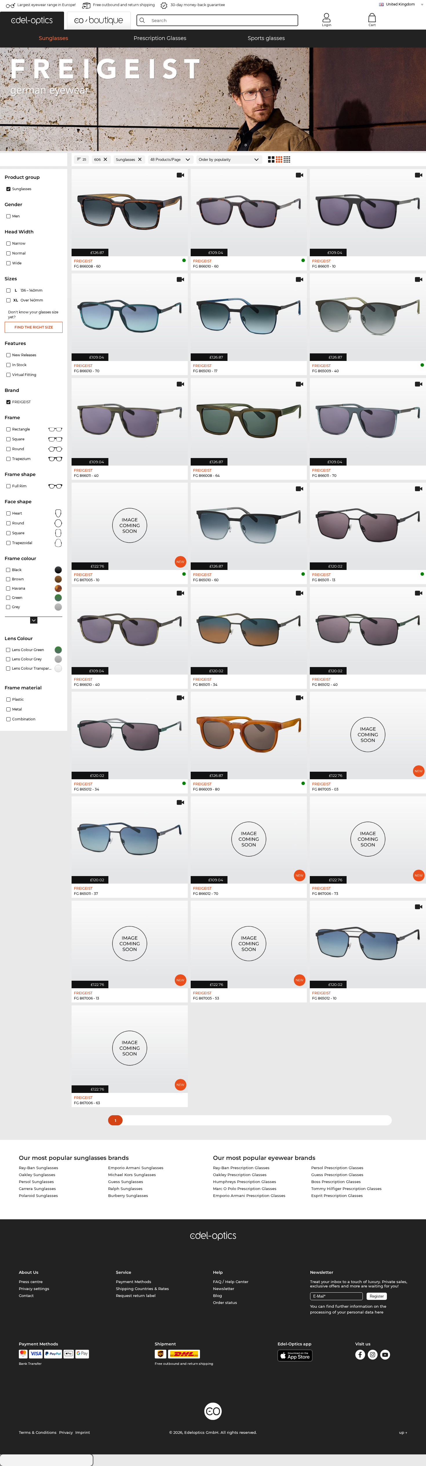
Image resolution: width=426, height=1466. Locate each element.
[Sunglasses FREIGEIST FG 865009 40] (368, 314)
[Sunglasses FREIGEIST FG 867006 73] (368, 837)
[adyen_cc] (23, 1354)
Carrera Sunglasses (37, 1188)
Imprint (82, 1432)
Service (123, 1272)
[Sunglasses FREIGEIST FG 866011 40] (130, 418)
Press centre (31, 1281)
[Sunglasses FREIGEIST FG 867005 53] (249, 941)
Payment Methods (133, 1281)
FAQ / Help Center (230, 1281)
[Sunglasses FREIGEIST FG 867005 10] (130, 523)
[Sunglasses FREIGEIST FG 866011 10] (368, 209)
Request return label (136, 1295)
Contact (26, 1295)
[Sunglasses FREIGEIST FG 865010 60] (249, 523)
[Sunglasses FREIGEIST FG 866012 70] (249, 837)
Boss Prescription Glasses (336, 1181)
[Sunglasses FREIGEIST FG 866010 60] (249, 209)
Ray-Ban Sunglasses (38, 1167)
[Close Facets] (33, 159)
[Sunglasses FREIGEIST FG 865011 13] (368, 523)
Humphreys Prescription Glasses (244, 1181)
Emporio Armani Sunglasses (135, 1167)
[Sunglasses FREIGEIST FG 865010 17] (249, 314)
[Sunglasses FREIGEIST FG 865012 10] (368, 941)
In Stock (19, 365)
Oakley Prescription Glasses (240, 1174)
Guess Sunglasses (125, 1181)
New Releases (24, 355)
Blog (217, 1295)
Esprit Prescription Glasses (337, 1195)
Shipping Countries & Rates (142, 1288)
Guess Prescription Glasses (337, 1174)
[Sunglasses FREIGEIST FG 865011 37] (130, 837)
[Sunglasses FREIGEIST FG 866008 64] (249, 418)
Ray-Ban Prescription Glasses (241, 1167)
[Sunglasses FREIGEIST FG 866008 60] (130, 209)
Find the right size (33, 327)
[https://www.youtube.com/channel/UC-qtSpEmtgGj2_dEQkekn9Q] (385, 1356)
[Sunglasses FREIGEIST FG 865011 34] (249, 627)
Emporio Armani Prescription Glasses (249, 1195)
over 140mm (28, 300)
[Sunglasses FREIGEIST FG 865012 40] (368, 627)
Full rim (19, 486)
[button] (32, 21)
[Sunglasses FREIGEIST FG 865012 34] (130, 732)
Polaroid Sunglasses (38, 1195)
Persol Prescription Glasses (337, 1167)
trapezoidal (22, 543)
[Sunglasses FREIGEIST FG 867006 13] (130, 941)
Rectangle (21, 429)
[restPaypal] (53, 1354)
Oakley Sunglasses (37, 1174)
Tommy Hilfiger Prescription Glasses (346, 1188)
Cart (372, 25)
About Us (28, 1272)
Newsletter (223, 1288)
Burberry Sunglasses (128, 1195)
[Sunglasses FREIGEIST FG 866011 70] (368, 418)
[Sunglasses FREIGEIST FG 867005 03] (368, 732)
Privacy (66, 1432)
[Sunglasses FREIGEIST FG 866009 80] (249, 732)
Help (218, 1272)
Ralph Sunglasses (125, 1188)
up (402, 1432)
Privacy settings (34, 1288)
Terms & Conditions (38, 1432)
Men (16, 216)
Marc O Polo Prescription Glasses (244, 1188)
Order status (225, 1302)
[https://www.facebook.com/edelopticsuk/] (360, 1356)
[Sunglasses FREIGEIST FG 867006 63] (130, 1046)
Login (326, 25)
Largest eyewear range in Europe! (46, 5)
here (379, 1312)
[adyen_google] (82, 1354)
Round (18, 523)
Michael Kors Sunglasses (132, 1174)
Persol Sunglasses (36, 1181)
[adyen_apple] (68, 1354)
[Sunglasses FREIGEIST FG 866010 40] (130, 627)
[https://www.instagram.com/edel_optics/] (373, 1356)
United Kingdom (400, 4)
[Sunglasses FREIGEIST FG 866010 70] (130, 314)
